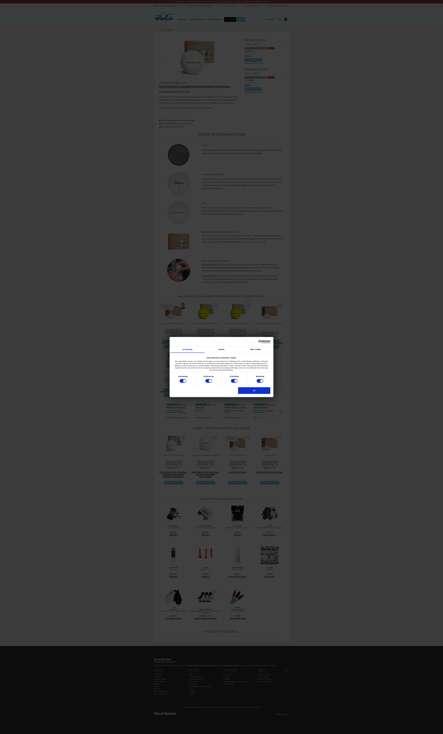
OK (254, 390)
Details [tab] (221, 349)
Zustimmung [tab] (187, 349)
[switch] (208, 381)
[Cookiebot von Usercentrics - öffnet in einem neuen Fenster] (260, 342)
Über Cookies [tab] (255, 349)
